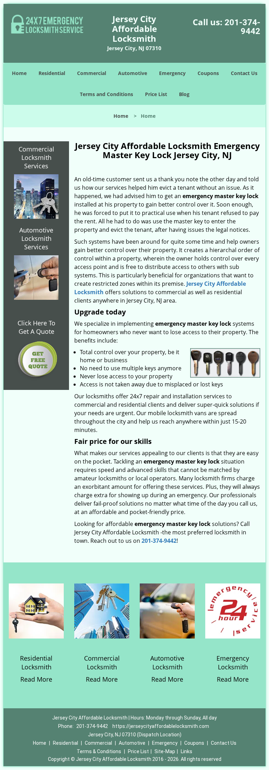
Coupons (208, 73)
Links (186, 751)
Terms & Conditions (99, 751)
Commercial (91, 73)
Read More (36, 679)
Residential (52, 73)
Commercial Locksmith (102, 662)
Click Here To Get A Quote (36, 327)
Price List (156, 94)
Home (19, 73)
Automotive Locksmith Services (36, 238)
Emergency (172, 73)
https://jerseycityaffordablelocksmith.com (160, 726)
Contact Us (244, 73)
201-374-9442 (242, 27)
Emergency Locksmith (232, 662)
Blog (184, 94)
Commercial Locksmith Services (36, 157)
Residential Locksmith (36, 662)
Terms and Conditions (106, 94)
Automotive (132, 73)
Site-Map (164, 751)
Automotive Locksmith (167, 662)
